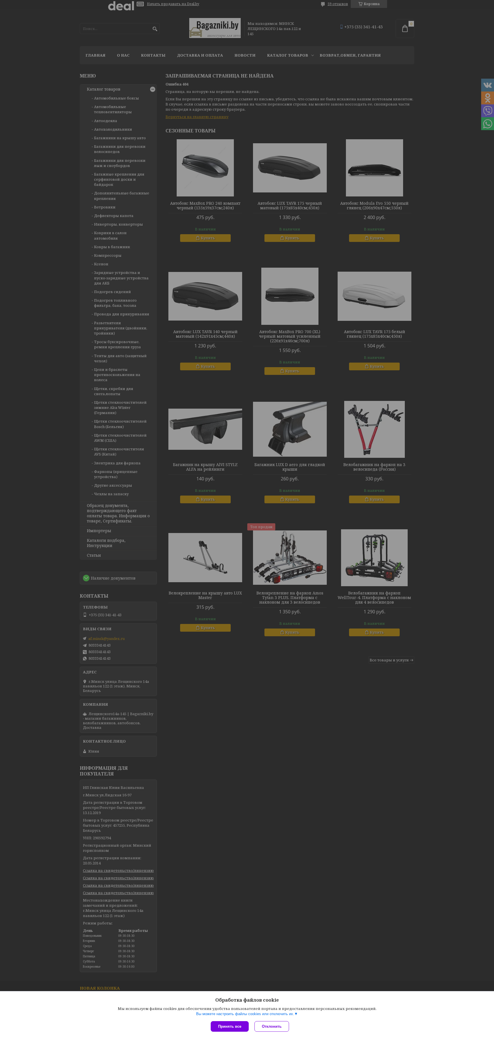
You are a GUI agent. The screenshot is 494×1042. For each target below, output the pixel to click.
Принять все (229, 1026)
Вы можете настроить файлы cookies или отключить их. (245, 1014)
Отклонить (272, 1026)
